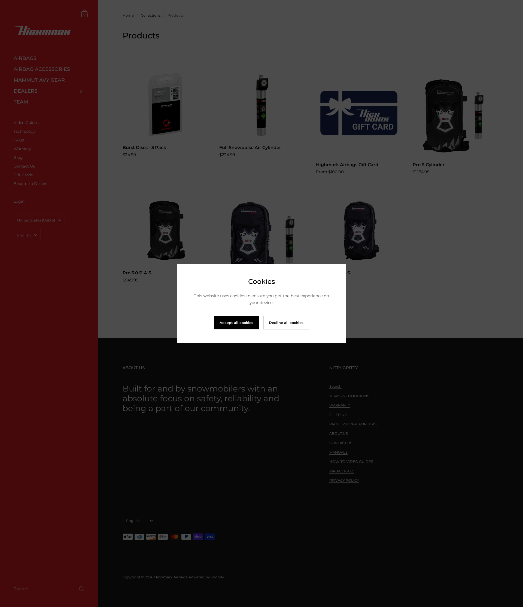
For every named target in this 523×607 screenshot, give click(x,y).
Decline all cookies (286, 322)
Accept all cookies (236, 322)
